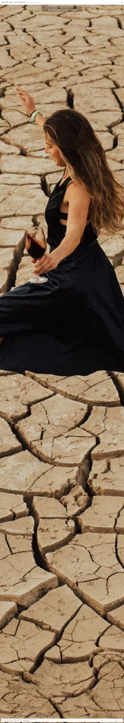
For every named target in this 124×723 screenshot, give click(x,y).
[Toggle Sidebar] (121, 2)
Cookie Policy (26, 720)
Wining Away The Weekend (14, 2)
